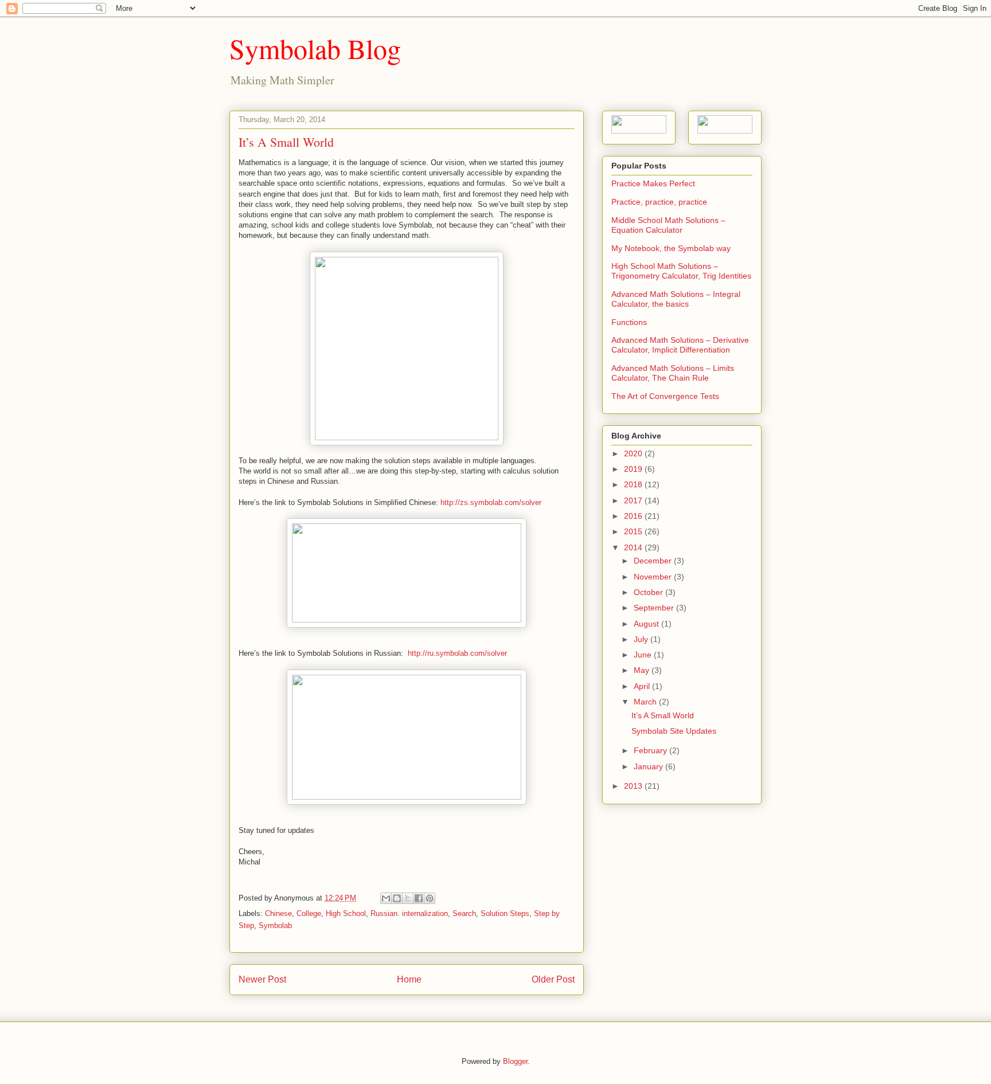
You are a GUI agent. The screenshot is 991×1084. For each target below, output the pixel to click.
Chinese (278, 913)
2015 (634, 531)
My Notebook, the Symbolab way (671, 248)
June (644, 654)
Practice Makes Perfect (653, 183)
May (642, 670)
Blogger (515, 1061)
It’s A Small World (662, 715)
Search (464, 913)
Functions (629, 322)
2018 (634, 484)
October (649, 592)
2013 (634, 786)
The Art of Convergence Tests (665, 396)
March (646, 701)
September (655, 607)
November (654, 576)
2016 (634, 516)
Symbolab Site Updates (673, 730)
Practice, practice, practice (659, 201)
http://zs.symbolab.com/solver (490, 502)
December (654, 560)
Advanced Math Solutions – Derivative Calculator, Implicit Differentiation (680, 344)
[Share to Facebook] (418, 898)
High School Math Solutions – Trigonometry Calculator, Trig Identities (681, 270)
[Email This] (386, 898)
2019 (634, 468)
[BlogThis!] (397, 898)
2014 (634, 547)
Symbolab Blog (315, 48)
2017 (634, 500)
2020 (634, 453)
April (643, 686)
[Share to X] (407, 898)
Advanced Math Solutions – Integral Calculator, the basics (675, 298)
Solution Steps (505, 913)
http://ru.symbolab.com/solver (457, 653)
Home (409, 979)
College (308, 913)
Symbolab (275, 925)
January (649, 766)
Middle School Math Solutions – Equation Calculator (668, 225)
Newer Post (262, 979)
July (642, 639)
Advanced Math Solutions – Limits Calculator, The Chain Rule (672, 372)
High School (346, 913)
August (647, 623)
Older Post (553, 979)
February (651, 750)
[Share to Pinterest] (429, 898)
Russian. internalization (409, 913)
